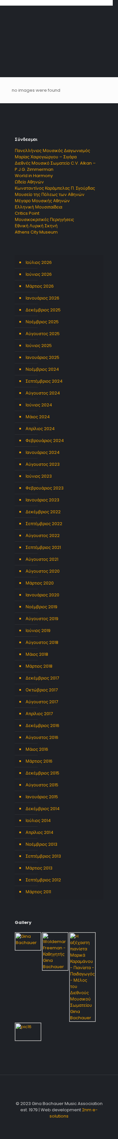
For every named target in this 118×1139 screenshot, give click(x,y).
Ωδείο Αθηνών (29, 182)
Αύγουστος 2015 (42, 785)
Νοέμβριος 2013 (41, 844)
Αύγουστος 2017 (42, 702)
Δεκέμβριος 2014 (43, 809)
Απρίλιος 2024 (40, 429)
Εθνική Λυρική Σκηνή (36, 226)
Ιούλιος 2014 (38, 820)
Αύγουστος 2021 (42, 559)
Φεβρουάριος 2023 (45, 488)
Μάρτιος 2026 (40, 286)
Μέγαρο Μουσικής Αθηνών (42, 201)
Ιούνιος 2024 (39, 405)
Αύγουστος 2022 (43, 535)
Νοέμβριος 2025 (42, 322)
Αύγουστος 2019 (42, 619)
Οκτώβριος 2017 (42, 690)
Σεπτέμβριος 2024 (44, 381)
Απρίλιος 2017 (39, 714)
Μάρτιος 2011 (38, 892)
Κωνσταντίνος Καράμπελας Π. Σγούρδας (55, 188)
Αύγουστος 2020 (43, 571)
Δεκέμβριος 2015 (42, 773)
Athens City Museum (36, 232)
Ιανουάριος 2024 (43, 452)
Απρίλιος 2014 (39, 832)
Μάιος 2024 (38, 417)
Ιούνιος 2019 (38, 630)
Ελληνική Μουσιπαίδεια (38, 207)
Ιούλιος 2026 (39, 262)
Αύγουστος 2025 (43, 334)
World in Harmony (34, 176)
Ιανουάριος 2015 (42, 797)
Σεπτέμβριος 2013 (43, 856)
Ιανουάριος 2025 (42, 357)
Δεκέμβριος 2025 (43, 310)
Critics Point (27, 213)
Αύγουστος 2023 (43, 464)
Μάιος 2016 (37, 749)
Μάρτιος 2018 (39, 666)
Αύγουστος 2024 (43, 393)
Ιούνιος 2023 (39, 476)
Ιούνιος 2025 (39, 345)
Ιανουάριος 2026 (42, 298)
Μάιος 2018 (37, 654)
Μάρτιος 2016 (39, 761)
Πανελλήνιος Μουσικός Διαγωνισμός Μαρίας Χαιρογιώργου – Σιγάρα (52, 153)
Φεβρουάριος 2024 (45, 440)
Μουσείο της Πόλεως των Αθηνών (50, 194)
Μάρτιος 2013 (39, 868)
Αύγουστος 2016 (42, 737)
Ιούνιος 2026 (39, 274)
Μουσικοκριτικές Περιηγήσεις (44, 219)
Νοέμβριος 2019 (41, 607)
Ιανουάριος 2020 (42, 595)
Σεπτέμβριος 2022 (44, 524)
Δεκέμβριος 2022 (43, 512)
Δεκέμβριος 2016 (42, 725)
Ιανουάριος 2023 (42, 500)
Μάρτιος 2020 (40, 583)
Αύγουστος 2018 (42, 642)
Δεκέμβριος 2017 (42, 678)
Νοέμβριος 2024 (42, 369)
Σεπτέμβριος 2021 (43, 547)
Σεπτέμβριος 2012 (43, 880)
